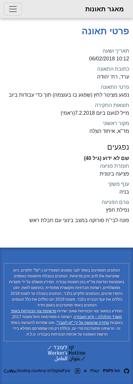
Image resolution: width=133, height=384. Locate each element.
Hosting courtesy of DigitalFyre (43, 370)
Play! (94, 370)
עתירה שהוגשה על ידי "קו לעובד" (82, 322)
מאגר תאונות (104, 9)
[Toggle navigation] (13, 9)
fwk (111, 370)
